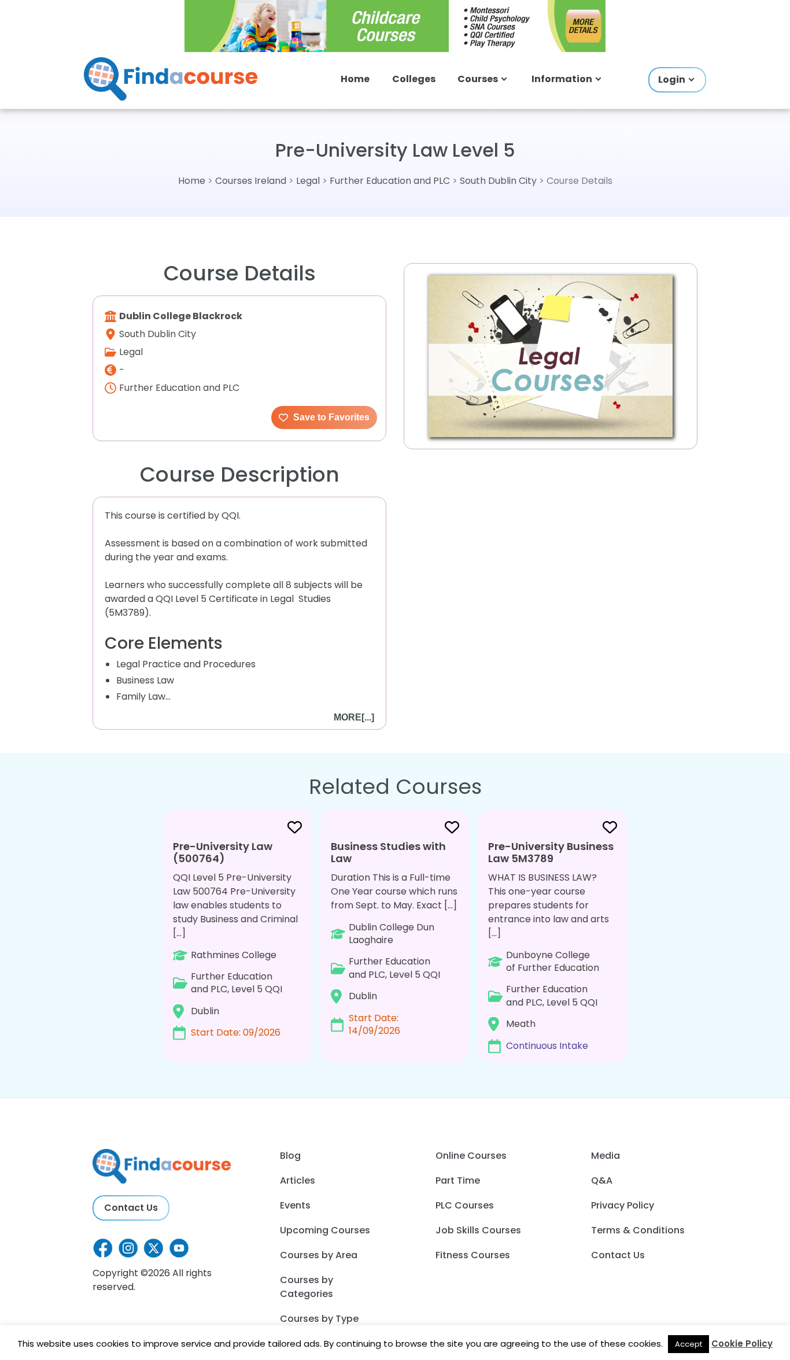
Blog (290, 1155)
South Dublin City (498, 180)
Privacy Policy (622, 1205)
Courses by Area (318, 1255)
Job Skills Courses (478, 1230)
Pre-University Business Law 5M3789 (551, 852)
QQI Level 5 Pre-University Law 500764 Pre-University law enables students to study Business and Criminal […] (235, 939)
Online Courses (471, 1155)
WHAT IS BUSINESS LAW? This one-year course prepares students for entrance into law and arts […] (551, 945)
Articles (297, 1180)
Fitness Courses (472, 1255)
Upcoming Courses (325, 1230)
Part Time (457, 1180)
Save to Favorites (330, 417)
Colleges (413, 79)
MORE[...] (354, 717)
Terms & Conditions (638, 1230)
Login (671, 79)
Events (295, 1205)
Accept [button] (688, 1344)
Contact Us (131, 1207)
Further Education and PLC (390, 180)
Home (355, 79)
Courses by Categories (306, 1286)
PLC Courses (464, 1205)
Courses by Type (319, 1318)
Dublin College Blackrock (180, 316)
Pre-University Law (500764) (222, 852)
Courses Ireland (250, 180)
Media (605, 1155)
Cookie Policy (742, 1343)
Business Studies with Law (388, 852)
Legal (309, 180)
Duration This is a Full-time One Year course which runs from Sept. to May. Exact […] (394, 938)
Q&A (601, 1180)
